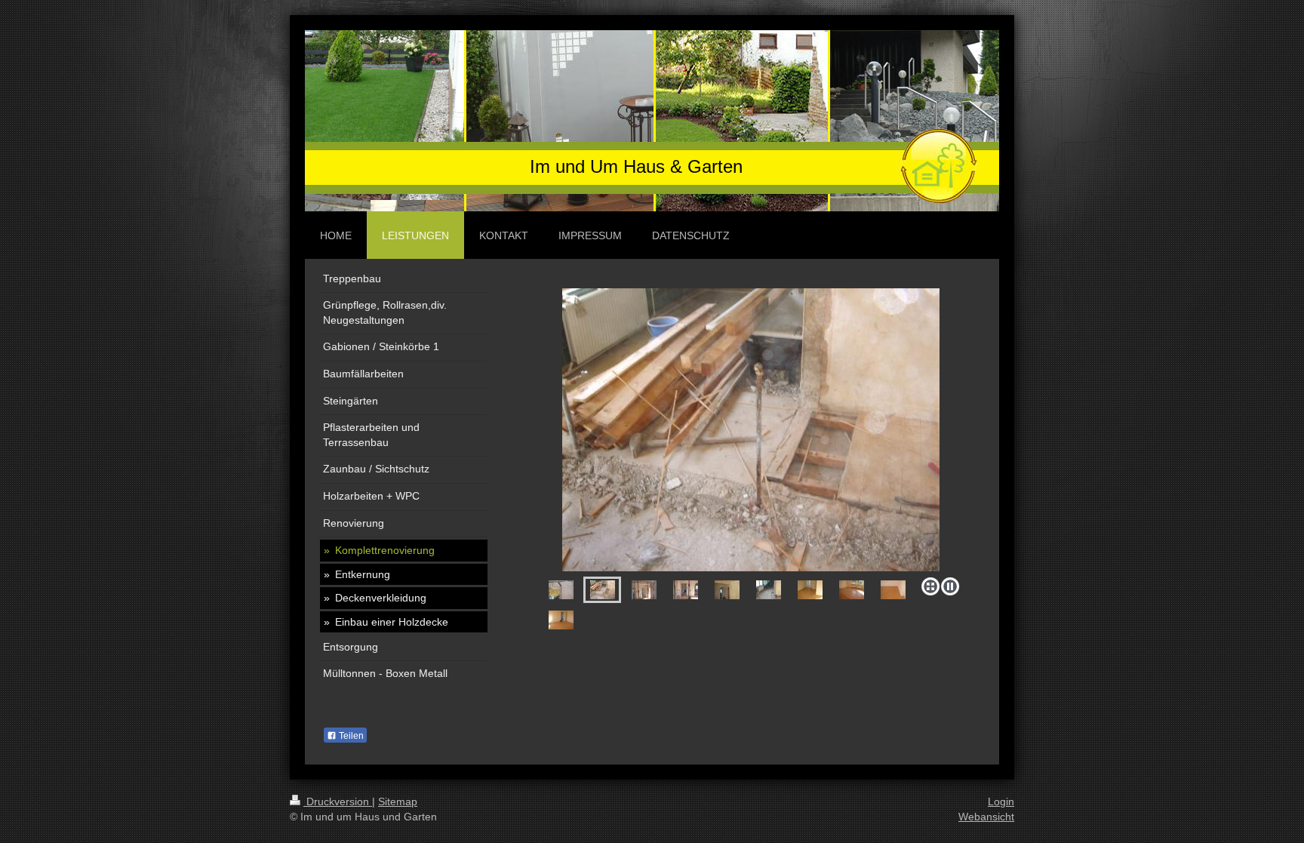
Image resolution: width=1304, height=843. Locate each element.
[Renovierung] (751, 429)
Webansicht (986, 817)
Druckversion (337, 801)
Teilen (350, 736)
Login (1001, 801)
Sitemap (397, 801)
